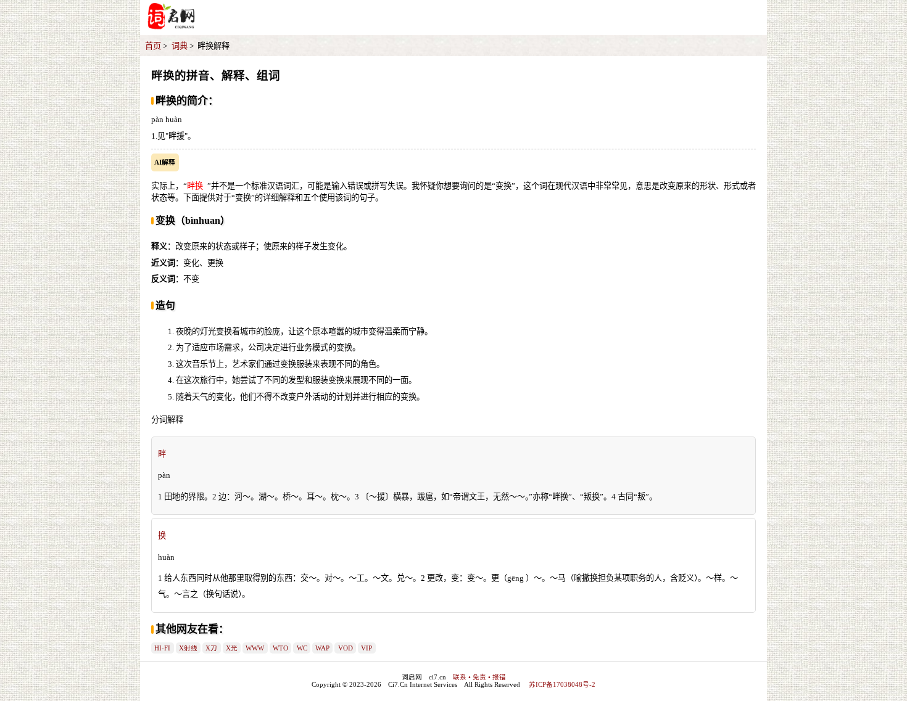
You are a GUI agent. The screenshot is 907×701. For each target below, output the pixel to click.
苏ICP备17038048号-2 (562, 684)
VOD (345, 648)
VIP (366, 648)
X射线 (188, 648)
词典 (180, 46)
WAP (322, 648)
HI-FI (162, 648)
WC (302, 648)
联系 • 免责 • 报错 (479, 677)
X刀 (211, 648)
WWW (255, 648)
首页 (153, 46)
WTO (280, 648)
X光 (232, 648)
